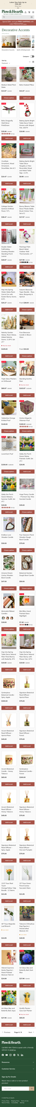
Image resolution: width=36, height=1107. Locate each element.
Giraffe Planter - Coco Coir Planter (25, 1009)
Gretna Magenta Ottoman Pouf (25, 419)
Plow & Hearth (10, 1098)
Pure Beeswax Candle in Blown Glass (25, 334)
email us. (13, 1050)
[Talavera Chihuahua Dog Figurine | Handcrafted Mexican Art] (27, 913)
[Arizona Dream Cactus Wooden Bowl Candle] (9, 562)
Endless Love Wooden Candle (7, 536)
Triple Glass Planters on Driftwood (8, 380)
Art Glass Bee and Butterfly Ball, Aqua (8, 1009)
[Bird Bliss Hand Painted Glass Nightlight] (27, 600)
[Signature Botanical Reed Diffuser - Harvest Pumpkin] (27, 834)
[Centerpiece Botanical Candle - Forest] (27, 758)
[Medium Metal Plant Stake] (9, 74)
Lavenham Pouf (7, 454)
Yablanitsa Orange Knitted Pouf (8, 419)
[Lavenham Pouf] (9, 443)
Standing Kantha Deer (25, 380)
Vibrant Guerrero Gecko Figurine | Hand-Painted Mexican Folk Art (7, 971)
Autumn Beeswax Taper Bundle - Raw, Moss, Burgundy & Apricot (26, 293)
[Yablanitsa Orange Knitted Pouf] (9, 407)
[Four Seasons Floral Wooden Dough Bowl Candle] (27, 524)
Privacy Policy (5, 1101)
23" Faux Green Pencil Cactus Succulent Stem (25, 885)
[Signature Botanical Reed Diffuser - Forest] (27, 720)
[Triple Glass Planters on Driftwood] (9, 368)
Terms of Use (24, 1101)
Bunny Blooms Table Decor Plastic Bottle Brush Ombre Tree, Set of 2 (26, 209)
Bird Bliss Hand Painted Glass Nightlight (25, 613)
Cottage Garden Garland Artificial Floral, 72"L (7, 208)
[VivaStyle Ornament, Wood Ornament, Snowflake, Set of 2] (9, 150)
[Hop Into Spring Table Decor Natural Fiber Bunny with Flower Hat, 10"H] (27, 641)
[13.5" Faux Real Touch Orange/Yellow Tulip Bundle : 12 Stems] (9, 872)
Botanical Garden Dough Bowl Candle (26, 574)
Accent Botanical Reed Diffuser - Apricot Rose (7, 733)
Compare (26, 56)
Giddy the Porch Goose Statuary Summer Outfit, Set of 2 (8, 497)
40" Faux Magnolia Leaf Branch (8, 925)
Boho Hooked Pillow (26, 85)
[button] (29, 12)
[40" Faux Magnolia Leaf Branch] (9, 913)
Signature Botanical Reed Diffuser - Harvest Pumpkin (26, 847)
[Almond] (11, 618)
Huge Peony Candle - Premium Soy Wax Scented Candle (26, 496)
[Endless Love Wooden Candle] (9, 524)
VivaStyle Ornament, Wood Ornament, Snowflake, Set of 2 (8, 164)
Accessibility (14, 1102)
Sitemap (22, 1102)
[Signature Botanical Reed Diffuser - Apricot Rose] (27, 682)
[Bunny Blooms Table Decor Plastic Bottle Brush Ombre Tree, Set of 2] (27, 195)
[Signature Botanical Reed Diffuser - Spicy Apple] (9, 834)
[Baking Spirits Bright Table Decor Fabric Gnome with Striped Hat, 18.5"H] (27, 110)
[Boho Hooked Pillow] (27, 74)
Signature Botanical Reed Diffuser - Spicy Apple (8, 847)
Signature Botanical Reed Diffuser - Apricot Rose (26, 695)
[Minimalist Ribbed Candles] (9, 600)
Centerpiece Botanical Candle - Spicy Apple (8, 695)
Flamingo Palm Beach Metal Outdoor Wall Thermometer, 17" (26, 250)
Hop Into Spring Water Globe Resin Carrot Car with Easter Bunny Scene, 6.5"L (9, 294)
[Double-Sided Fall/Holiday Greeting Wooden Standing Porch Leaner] (9, 236)
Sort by (4, 60)
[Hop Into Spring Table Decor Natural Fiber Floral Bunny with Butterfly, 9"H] (9, 641)
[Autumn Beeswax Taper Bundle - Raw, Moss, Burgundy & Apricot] (27, 279)
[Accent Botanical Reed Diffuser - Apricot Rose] (9, 720)
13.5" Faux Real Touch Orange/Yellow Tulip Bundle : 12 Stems (8, 886)
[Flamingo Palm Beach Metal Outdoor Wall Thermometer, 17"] (27, 236)
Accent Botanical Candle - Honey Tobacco (7, 771)
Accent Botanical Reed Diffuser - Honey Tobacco (7, 809)
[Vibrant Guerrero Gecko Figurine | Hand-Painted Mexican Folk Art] (9, 957)
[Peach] (7, 618)
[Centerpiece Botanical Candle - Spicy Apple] (9, 682)
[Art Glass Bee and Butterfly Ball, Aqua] (9, 997)
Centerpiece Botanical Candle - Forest (26, 771)
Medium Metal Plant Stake (8, 86)
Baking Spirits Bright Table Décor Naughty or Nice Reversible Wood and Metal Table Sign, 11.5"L (26, 167)
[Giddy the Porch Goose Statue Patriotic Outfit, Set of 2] (27, 443)
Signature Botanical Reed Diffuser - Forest (26, 733)
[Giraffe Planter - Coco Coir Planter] (27, 997)
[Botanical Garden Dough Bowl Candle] (27, 562)
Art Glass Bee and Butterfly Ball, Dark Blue (26, 970)
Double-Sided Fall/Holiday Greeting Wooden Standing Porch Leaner (7, 251)
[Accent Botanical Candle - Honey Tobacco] (9, 758)
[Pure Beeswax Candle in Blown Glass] (27, 322)
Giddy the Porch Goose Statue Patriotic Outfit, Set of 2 (26, 457)
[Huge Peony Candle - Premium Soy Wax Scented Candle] (27, 483)
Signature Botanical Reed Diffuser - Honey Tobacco (26, 809)
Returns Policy (6, 1102)
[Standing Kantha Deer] (27, 368)
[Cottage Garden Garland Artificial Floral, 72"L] (9, 195)
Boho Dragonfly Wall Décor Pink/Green (7, 123)
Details (24, 24)
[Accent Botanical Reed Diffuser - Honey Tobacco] (9, 796)
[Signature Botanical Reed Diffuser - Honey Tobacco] (27, 796)
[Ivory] (3, 618)
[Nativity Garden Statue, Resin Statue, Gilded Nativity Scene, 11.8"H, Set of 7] (9, 322)
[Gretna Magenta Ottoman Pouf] (27, 407)
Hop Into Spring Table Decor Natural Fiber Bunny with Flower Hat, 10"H (26, 655)
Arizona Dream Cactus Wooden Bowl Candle (7, 575)
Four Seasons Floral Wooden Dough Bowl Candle (26, 537)
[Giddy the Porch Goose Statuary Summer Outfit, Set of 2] (9, 483)
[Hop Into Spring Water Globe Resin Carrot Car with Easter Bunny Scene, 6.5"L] (9, 279)
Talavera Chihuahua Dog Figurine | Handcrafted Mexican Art (26, 927)
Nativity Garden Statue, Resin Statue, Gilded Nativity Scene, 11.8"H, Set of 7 (8, 337)
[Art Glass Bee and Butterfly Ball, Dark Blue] (27, 957)
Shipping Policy (15, 1101)
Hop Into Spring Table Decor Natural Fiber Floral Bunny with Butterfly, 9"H (8, 655)
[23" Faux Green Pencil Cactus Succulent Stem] (27, 872)
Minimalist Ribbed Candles (7, 612)
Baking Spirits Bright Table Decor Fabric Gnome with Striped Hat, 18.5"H (26, 124)
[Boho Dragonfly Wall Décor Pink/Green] (9, 110)
